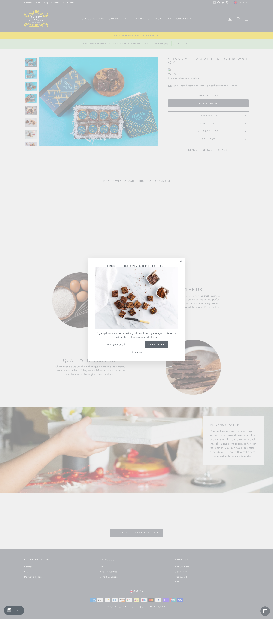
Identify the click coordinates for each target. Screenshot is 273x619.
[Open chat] (265, 611)
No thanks (136, 352)
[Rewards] (14, 610)
